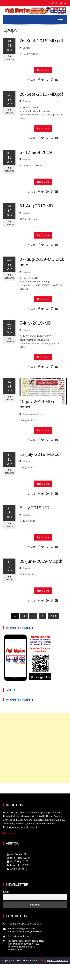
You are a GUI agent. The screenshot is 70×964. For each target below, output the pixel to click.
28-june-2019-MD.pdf (41, 561)
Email (6, 891)
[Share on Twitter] (42, 80)
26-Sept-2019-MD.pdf (41, 40)
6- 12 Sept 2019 (36, 152)
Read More (43, 70)
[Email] (56, 80)
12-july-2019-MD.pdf (40, 454)
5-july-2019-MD (35, 323)
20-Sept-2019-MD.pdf (41, 94)
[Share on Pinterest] (52, 80)
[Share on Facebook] (38, 80)
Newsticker (37, 414)
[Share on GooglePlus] (47, 80)
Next (53, 615)
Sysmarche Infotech (57, 960)
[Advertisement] (35, 748)
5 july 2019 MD (34, 507)
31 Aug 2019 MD (36, 205)
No (9, 57)
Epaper (26, 47)
